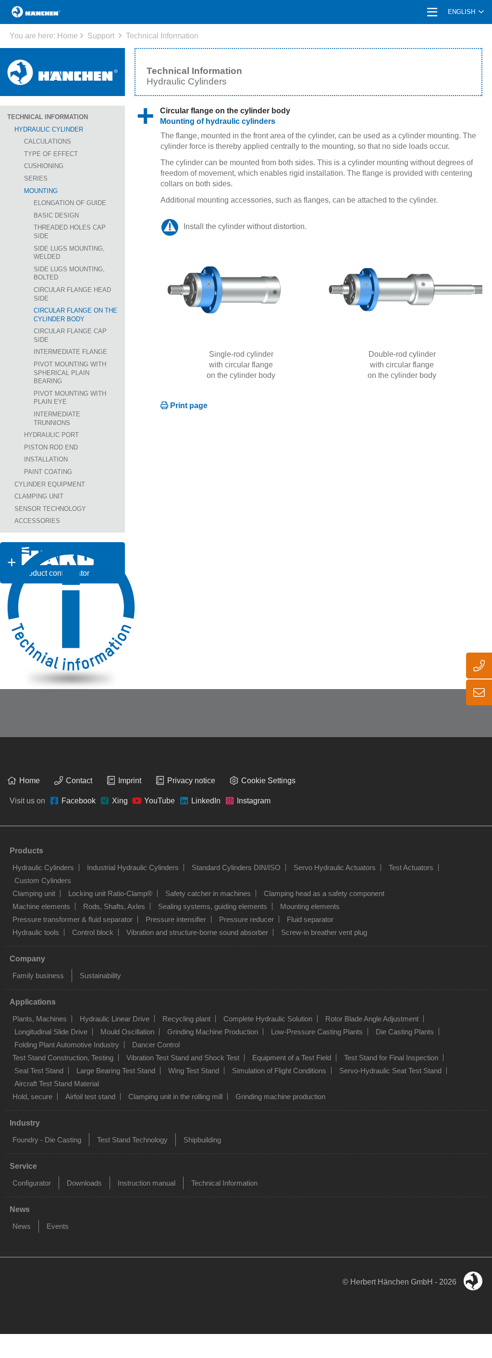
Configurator (31, 1183)
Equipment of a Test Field (291, 1057)
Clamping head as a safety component (324, 893)
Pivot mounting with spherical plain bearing (70, 373)
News (21, 1226)
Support (100, 36)
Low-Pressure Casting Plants (317, 1031)
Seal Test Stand (38, 1070)
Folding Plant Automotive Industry (66, 1044)
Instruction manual (146, 1183)
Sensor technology (50, 508)
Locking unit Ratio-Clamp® (110, 893)
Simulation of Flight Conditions (279, 1070)
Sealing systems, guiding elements (212, 906)
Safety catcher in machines (208, 893)
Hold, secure (32, 1096)
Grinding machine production (280, 1096)
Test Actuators (411, 867)
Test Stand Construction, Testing (62, 1057)
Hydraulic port (51, 434)
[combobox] (466, 12)
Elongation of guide (70, 202)
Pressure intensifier (176, 919)
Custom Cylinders (42, 880)
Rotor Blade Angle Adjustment (371, 1018)
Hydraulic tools (35, 932)
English (461, 11)
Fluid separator (310, 919)
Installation (46, 459)
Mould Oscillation (127, 1031)
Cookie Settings (268, 780)
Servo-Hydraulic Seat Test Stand (390, 1070)
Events (58, 1226)
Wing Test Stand (193, 1070)
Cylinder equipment (49, 484)
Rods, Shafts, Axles (114, 906)
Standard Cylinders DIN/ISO (236, 867)
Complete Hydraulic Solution (267, 1018)
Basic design (56, 215)
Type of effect (51, 154)
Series (36, 178)
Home (67, 36)
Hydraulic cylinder (48, 129)
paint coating (48, 471)
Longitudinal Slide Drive (50, 1031)
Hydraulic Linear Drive (114, 1018)
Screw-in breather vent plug (324, 932)
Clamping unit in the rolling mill (175, 1096)
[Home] (62, 72)
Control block (92, 932)
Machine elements (41, 906)
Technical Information (162, 36)
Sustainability (100, 975)
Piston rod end (51, 447)
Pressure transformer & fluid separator (72, 919)
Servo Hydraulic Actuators (335, 867)
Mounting (41, 190)
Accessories (37, 520)
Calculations (47, 141)
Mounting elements (310, 906)
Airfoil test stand (90, 1096)
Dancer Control (156, 1044)
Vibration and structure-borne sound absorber (197, 932)
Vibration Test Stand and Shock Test (182, 1057)
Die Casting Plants (405, 1031)
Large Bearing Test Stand (115, 1070)
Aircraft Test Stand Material (56, 1083)
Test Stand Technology (132, 1139)
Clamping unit (38, 496)
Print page (189, 405)
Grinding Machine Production (212, 1031)
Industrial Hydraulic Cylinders (133, 867)
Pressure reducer (246, 919)
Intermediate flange (70, 351)
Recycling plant (186, 1018)
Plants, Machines (39, 1018)
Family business (38, 975)
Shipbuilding (202, 1139)
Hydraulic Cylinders (43, 867)
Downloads (84, 1183)
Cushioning (43, 166)
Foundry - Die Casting (46, 1139)
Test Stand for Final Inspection (391, 1057)
